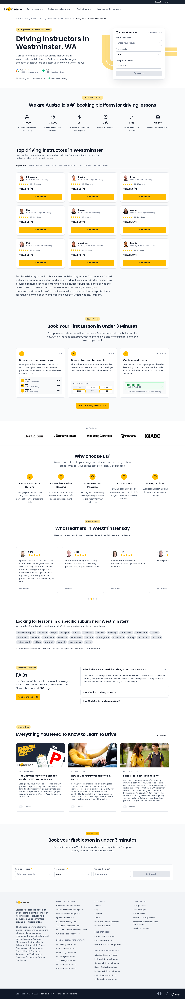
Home (18, 18)
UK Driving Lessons (141, 928)
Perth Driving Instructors (105, 975)
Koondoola (76, 637)
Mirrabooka (118, 637)
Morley (131, 637)
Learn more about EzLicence (107, 921)
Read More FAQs (26, 696)
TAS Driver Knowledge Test (68, 926)
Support (158, 2)
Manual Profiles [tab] (101, 165)
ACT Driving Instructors (66, 944)
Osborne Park (24, 642)
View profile (40, 196)
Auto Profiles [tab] (85, 165)
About (97, 917)
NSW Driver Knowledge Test (68, 913)
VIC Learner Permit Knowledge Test (71, 930)
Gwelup (154, 632)
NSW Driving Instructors (66, 948)
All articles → (162, 735)
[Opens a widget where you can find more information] (175, 994)
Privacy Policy (47, 994)
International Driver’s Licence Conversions (145, 923)
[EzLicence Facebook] (159, 994)
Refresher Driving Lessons (144, 917)
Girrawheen (126, 632)
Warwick (61, 642)
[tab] (88, 599)
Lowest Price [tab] (50, 165)
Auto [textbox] (120, 54)
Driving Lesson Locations (59, 9)
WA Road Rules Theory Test (68, 934)
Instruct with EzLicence (105, 936)
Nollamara (143, 637)
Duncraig (112, 632)
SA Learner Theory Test (66, 921)
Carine (76, 632)
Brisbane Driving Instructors (106, 959)
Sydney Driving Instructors (106, 979)
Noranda (157, 637)
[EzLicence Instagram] (166, 994)
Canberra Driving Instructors (107, 963)
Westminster (75, 642)
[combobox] (139, 43)
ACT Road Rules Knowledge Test (70, 909)
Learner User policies (103, 926)
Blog (96, 909)
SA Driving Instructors (65, 956)
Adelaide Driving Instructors (106, 955)
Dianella (100, 632)
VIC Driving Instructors (66, 964)
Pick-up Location (124, 38)
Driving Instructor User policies (108, 944)
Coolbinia (87, 632)
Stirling (37, 642)
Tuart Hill (49, 642)
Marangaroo (103, 637)
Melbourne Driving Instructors (107, 971)
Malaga (89, 637)
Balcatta (43, 632)
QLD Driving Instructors (66, 952)
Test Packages (139, 909)
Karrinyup (62, 637)
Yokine (88, 642)
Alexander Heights (26, 632)
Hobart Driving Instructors (106, 967)
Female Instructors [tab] (68, 165)
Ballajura (65, 632)
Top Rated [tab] (21, 165)
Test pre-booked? (124, 60)
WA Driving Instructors (66, 968)
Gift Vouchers (139, 913)
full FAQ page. (43, 688)
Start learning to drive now (92, 405)
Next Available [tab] (35, 165)
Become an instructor (104, 940)
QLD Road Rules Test (65, 917)
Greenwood (141, 632)
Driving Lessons (34, 9)
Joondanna (48, 637)
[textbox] (139, 43)
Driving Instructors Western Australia (56, 18)
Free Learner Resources (108, 9)
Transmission (122, 49)
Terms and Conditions (67, 994)
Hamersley (22, 637)
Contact (98, 913)
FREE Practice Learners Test (68, 905)
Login (167, 2)
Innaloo (35, 637)
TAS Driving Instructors (66, 960)
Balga (53, 632)
